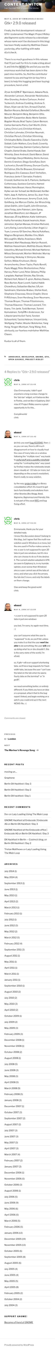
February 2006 (12, 1227)
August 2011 (10, 955)
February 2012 (11, 943)
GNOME (39, 357)
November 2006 (13, 1178)
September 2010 (13, 985)
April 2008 (10, 1082)
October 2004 (11, 1299)
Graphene (9, 778)
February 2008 (12, 1094)
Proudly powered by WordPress (19, 1345)
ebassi (17, 432)
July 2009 (9, 1022)
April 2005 (10, 1287)
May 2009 (9, 1028)
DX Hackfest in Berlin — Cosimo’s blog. (24, 839)
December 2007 (12, 1106)
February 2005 (12, 1293)
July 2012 (9, 919)
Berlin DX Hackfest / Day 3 (17, 783)
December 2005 (13, 1239)
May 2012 (9, 931)
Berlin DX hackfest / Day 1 (17, 795)
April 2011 (9, 967)
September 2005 (13, 1257)
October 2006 (11, 1184)
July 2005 (9, 1269)
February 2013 (11, 913)
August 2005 (11, 1263)
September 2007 (13, 1118)
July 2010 (9, 998)
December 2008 (13, 1040)
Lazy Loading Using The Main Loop (30, 814)
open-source (16, 359)
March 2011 (10, 974)
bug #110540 (36, 442)
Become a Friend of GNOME (18, 1322)
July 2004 (9, 1305)
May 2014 (9, 877)
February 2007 (12, 1160)
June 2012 (9, 925)
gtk (47, 357)
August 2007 (11, 1124)
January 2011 (11, 980)
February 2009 (12, 1034)
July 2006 (9, 1196)
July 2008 (9, 1064)
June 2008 (9, 1070)
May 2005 (9, 1281)
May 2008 (9, 1076)
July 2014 (9, 871)
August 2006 (11, 1190)
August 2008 (11, 1058)
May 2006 (9, 1208)
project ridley (31, 483)
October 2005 (11, 1251)
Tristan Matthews (13, 849)
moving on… (10, 771)
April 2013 (9, 901)
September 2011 (13, 949)
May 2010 (9, 1004)
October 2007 (11, 1112)
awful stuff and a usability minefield (32, 459)
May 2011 (9, 961)
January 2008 (11, 1100)
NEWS (22, 66)
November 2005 (13, 1245)
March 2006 (10, 1221)
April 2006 (10, 1214)
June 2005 (9, 1275)
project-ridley (34, 359)
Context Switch (23, 4)
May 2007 (9, 1142)
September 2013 (13, 883)
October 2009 (11, 1016)
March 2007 (10, 1154)
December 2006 (13, 1172)
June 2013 (9, 889)
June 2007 (9, 1136)
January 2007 (11, 1166)
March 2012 (10, 937)
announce (14, 357)
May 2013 (9, 895)
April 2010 (9, 1010)
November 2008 (13, 1046)
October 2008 (11, 1052)
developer (28, 357)
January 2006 (11, 1233)
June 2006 (9, 1202)
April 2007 (9, 1148)
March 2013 (10, 907)
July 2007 (9, 1130)
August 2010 (11, 991)
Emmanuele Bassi (33, 19)
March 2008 (10, 1088)
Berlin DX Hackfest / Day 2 (17, 789)
